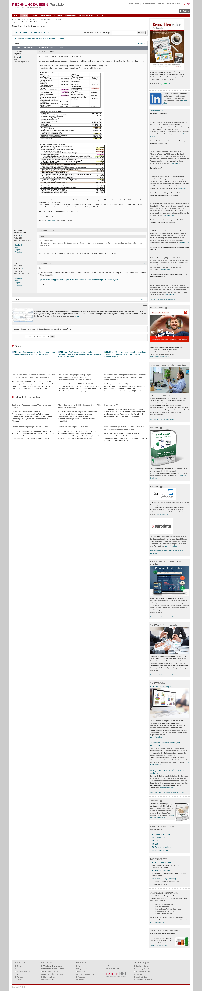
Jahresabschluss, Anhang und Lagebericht (51, 38)
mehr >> (78, 316)
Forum (24, 15)
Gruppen (18, 250)
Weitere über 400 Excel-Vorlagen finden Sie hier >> (167, 792)
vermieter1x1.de (141, 977)
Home (14, 20)
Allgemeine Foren (30, 20)
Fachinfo (34, 15)
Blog (16, 247)
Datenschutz (49, 977)
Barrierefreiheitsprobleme (86, 974)
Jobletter (81, 980)
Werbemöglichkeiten (23, 971)
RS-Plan (155, 841)
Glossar (100, 15)
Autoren (161, 4)
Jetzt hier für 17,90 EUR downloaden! (162, 617)
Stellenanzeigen (157, 110)
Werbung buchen (173, 4)
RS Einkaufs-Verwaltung (161, 871)
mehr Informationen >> (157, 922)
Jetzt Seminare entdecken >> (159, 356)
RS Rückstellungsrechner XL (163, 862)
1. (145, 52)
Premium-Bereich (148, 4)
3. (145, 263)
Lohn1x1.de (140, 974)
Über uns (20, 969)
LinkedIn (19, 980)
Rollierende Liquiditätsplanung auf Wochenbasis (165, 744)
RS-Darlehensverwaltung (161, 847)
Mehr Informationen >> (163, 514)
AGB (18, 974)
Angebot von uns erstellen (158, 945)
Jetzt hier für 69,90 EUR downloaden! (162, 675)
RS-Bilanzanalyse (159, 838)
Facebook (20, 977)
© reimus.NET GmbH (19, 987)
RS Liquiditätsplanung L (160, 686)
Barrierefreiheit (50, 971)
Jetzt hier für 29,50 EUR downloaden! (162, 419)
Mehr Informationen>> (167, 787)
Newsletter (81, 977)
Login (188, 4)
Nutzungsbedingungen (54, 974)
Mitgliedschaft (82, 969)
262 (21, 269)
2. (145, 230)
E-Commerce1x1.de (143, 971)
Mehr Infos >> (175, 163)
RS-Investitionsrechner (160, 850)
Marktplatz (46, 15)
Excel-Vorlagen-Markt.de (144, 980)
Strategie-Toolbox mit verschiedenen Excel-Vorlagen (168, 771)
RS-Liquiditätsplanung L (161, 835)
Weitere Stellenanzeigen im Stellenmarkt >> (164, 299)
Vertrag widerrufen (53, 969)
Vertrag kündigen (52, 966)
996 (21, 236)
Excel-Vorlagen (86, 15)
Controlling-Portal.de (143, 969)
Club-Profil (18, 245)
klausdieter (51, 220)
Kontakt (19, 966)
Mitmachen (81, 971)
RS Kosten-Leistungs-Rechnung (164, 879)
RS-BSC (155, 844)
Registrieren (24, 33)
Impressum (48, 980)
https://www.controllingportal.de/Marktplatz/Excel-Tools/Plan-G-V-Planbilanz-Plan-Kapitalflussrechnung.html (79, 280)
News (16, 15)
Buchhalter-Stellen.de (143, 966)
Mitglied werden (133, 4)
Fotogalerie (18, 252)
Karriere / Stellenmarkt (65, 15)
